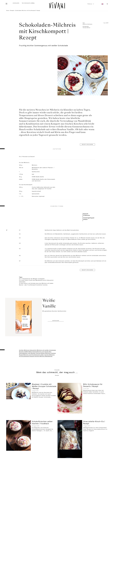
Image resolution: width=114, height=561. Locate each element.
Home (7, 10)
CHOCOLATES (16, 3)
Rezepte (12, 10)
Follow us (89, 3)
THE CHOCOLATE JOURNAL (28, 3)
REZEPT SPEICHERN (87, 144)
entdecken (55, 320)
